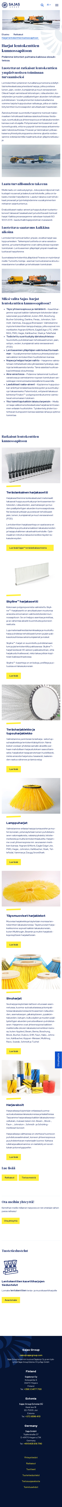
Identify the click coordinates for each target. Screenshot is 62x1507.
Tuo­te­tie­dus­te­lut (31, 1475)
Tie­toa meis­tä (29, 1177)
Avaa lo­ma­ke (11, 1300)
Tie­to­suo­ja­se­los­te (31, 1481)
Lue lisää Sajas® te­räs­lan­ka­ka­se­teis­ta (28, 547)
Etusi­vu (5, 34)
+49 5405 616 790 (33, 1443)
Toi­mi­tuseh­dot (31, 1487)
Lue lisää (13, 675)
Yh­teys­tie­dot (31, 1457)
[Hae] (42, 5)
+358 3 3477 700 (33, 1389)
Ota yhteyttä (58, 1059)
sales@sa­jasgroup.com (31, 1355)
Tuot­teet (31, 1469)
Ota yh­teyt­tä (10, 1220)
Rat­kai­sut (18, 34)
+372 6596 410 (32, 1416)
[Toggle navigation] (56, 5)
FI (48, 4)
